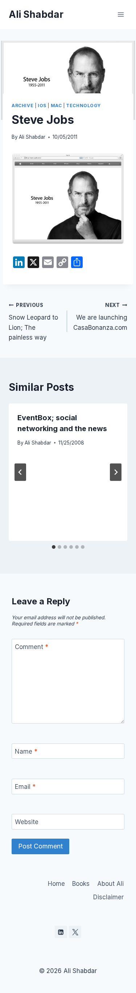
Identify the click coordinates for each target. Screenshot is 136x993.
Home (56, 883)
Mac (56, 105)
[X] (75, 932)
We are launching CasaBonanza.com (100, 316)
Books (81, 883)
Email (25, 786)
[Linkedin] (61, 932)
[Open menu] (120, 14)
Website (26, 822)
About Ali (110, 883)
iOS (42, 105)
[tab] (53, 547)
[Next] (115, 472)
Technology (83, 105)
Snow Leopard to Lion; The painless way (33, 321)
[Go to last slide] (20, 472)
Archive (22, 105)
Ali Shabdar (32, 137)
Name (26, 751)
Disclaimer (108, 897)
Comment (31, 646)
